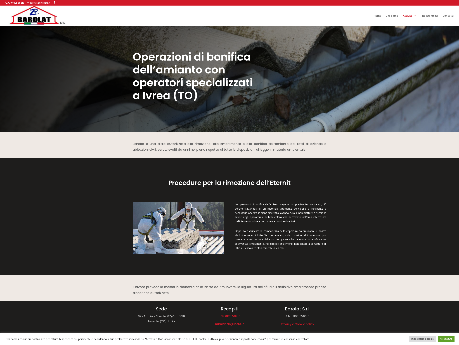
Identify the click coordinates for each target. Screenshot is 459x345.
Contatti (448, 16)
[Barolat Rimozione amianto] (178, 253)
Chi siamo (392, 16)
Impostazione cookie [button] (422, 338)
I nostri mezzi (429, 16)
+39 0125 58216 (229, 316)
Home (377, 16)
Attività (408, 16)
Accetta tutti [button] (446, 338)
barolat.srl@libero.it (229, 324)
